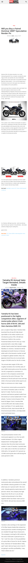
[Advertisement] (14, 12)
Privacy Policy (8, 559)
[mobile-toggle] (2, 2)
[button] (26, 2)
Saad (13, 35)
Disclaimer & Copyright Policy (17, 559)
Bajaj (14, 25)
